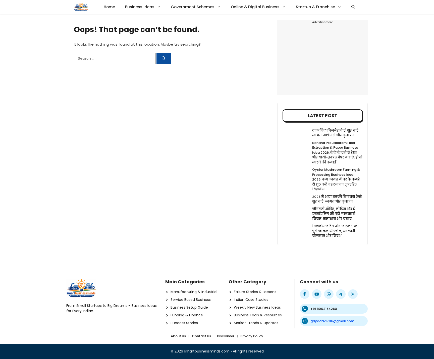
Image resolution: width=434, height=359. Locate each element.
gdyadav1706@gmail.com (332, 321)
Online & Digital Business (255, 7)
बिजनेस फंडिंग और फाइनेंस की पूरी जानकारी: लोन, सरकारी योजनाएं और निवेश (335, 231)
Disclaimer (225, 336)
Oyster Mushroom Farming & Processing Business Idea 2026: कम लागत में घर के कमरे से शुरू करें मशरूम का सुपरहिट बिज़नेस (336, 179)
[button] (353, 7)
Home (109, 7)
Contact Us (201, 336)
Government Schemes (192, 7)
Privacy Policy (251, 336)
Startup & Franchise (315, 7)
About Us (178, 336)
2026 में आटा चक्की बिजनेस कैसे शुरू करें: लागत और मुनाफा (337, 199)
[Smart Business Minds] (81, 7)
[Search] (163, 58)
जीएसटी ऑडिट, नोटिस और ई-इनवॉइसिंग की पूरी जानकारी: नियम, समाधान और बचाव (334, 214)
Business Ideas (139, 7)
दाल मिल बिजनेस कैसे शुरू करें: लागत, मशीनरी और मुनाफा (335, 133)
